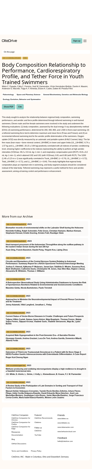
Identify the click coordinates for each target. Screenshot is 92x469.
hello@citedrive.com (65, 441)
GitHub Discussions (19, 444)
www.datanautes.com (66, 427)
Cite (20, 107)
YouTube (37, 435)
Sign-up (76, 41)
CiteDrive (37, 431)
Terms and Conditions (20, 451)
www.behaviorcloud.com (67, 431)
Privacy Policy (36, 451)
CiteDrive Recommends (43, 418)
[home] (9, 41)
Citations (37, 422)
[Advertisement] (46, 18)
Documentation (17, 435)
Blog (13, 439)
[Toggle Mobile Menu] (85, 41)
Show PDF (8, 107)
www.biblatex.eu (64, 423)
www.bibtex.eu (63, 418)
